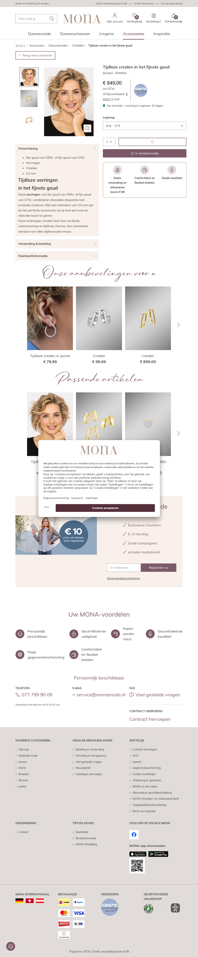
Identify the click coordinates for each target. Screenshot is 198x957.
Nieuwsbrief (83, 768)
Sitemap (24, 749)
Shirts (22, 768)
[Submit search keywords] (51, 18)
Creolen (99, 356)
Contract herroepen (150, 719)
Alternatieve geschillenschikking (152, 792)
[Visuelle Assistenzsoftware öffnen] (173, 908)
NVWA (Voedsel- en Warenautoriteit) (155, 798)
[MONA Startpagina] (82, 18)
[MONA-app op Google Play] (158, 854)
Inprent (136, 762)
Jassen (23, 762)
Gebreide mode (28, 755)
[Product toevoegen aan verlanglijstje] (152, 142)
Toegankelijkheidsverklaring (149, 805)
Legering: (109, 117)
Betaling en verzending (90, 749)
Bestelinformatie (86, 838)
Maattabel (82, 832)
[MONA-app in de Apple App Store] (137, 854)
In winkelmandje (147, 153)
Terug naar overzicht (37, 55)
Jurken (22, 786)
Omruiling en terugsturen (91, 755)
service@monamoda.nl (101, 694)
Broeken (24, 774)
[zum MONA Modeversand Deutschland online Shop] (19, 900)
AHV (135, 755)
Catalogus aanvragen (89, 774)
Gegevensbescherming (123, 578)
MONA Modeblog (86, 844)
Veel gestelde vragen (158, 694)
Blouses (23, 780)
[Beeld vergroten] (87, 128)
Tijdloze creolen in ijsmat (50, 356)
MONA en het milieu (144, 786)
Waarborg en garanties (146, 780)
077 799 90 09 (37, 694)
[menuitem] (39, 35)
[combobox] (36, 18)
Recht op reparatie (144, 811)
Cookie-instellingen (144, 774)
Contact (23, 832)
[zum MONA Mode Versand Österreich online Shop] (40, 900)
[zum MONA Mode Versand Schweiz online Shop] (30, 900)
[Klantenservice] (10, 946)
